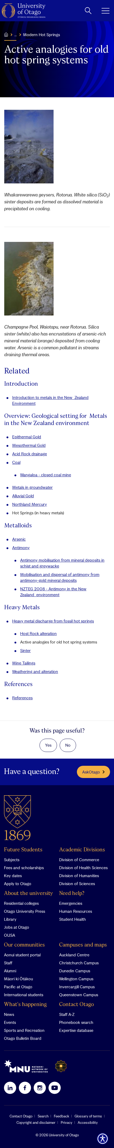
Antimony (21, 547)
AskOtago (91, 772)
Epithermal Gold (26, 437)
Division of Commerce (79, 859)
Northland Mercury (29, 504)
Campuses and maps (83, 945)
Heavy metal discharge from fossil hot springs (53, 621)
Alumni (10, 971)
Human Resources (75, 911)
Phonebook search (76, 1022)
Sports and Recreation (24, 1030)
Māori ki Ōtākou (18, 979)
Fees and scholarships (24, 867)
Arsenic (19, 539)
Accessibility (88, 1122)
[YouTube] (55, 1088)
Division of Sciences (77, 883)
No (68, 745)
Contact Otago (76, 1004)
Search (43, 1116)
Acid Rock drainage (29, 454)
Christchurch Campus (79, 963)
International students (23, 995)
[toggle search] (88, 10)
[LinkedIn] (10, 1088)
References (22, 698)
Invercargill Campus (77, 987)
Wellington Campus (76, 979)
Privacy (66, 1122)
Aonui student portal (22, 955)
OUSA (9, 935)
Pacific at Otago (18, 987)
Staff (8, 963)
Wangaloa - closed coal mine (45, 475)
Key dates (13, 875)
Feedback (61, 1116)
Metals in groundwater (32, 487)
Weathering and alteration (35, 671)
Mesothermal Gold (29, 445)
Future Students (23, 850)
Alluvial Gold (23, 496)
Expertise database (76, 1030)
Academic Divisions (82, 850)
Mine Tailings (23, 663)
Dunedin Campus (74, 971)
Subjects (11, 859)
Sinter (25, 650)
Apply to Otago (17, 883)
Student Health (72, 919)
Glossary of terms (88, 1116)
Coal (16, 462)
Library (10, 919)
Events (10, 1022)
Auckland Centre (74, 955)
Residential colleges (21, 903)
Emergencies (70, 903)
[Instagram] (40, 1088)
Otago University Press (24, 911)
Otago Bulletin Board (22, 1038)
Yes (48, 745)
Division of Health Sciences (83, 867)
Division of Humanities (79, 875)
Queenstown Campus (78, 995)
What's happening (25, 1004)
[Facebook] (25, 1088)
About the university (28, 893)
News (9, 1014)
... (15, 34)
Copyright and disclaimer (35, 1122)
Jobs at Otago (16, 927)
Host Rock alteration (38, 633)
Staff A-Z (66, 1014)
